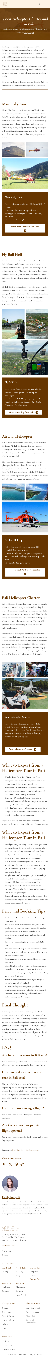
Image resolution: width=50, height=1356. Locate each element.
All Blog (5, 1341)
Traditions (6, 1312)
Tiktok (5, 1255)
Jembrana (6, 1287)
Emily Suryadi (11, 1197)
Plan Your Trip (18, 1150)
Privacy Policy (8, 1349)
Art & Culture (8, 1320)
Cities (5, 1328)
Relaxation (6, 1324)
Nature (5, 1308)
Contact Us (7, 1345)
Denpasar (34, 1271)
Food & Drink (8, 1316)
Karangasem (21, 1291)
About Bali (30, 1316)
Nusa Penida (21, 1295)
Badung (5, 1271)
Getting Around (32, 1150)
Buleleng (19, 1271)
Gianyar (33, 1275)
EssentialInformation (31, 1321)
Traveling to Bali (33, 1308)
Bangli (18, 1275)
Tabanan (5, 1291)
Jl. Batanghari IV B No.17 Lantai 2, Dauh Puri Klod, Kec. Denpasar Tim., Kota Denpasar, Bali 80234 (14, 1237)
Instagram (6, 1251)
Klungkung (20, 1287)
